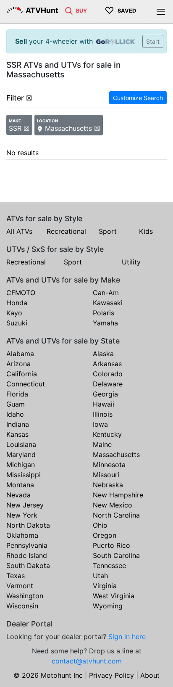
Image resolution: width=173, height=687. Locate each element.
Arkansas (107, 363)
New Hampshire (118, 495)
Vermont (19, 585)
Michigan (20, 464)
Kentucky (107, 434)
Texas (15, 575)
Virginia (105, 585)
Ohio (100, 525)
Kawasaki (108, 303)
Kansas (17, 434)
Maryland (21, 454)
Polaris (103, 313)
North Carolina (116, 515)
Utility (131, 262)
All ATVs (19, 231)
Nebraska (108, 485)
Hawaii (103, 404)
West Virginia (113, 596)
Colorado (108, 374)
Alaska (103, 353)
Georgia (105, 394)
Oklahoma (22, 535)
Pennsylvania (26, 545)
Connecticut (25, 384)
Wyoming (108, 606)
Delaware (108, 384)
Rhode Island (26, 555)
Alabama (20, 353)
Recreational (66, 231)
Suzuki (16, 323)
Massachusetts (116, 454)
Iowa (100, 424)
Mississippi (23, 474)
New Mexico (112, 505)
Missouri (106, 474)
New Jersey (25, 505)
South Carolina (116, 555)
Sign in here (127, 636)
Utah (100, 575)
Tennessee (109, 565)
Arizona (18, 363)
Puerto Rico (111, 545)
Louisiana (21, 444)
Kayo (14, 313)
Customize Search (138, 97)
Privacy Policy (111, 675)
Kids (146, 231)
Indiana (17, 424)
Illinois (103, 414)
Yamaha (105, 323)
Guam (15, 404)
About (150, 675)
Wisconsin (22, 606)
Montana (20, 485)
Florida (17, 394)
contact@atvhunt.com (87, 661)
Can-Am (106, 292)
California (21, 374)
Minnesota (109, 464)
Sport (108, 231)
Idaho (15, 414)
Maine (102, 444)
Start (153, 41)
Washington (24, 596)
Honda (16, 303)
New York (21, 515)
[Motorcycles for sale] (69, 10)
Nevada (18, 495)
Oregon (104, 535)
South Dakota (28, 565)
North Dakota (28, 525)
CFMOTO (20, 292)
